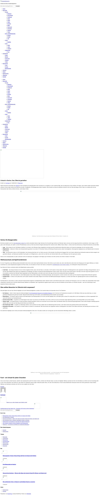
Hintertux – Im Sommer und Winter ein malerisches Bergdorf (16, 424)
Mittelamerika (8, 68)
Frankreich (9, 17)
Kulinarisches (6, 73)
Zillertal (17, 185)
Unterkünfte (5, 53)
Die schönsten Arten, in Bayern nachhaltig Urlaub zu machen (16, 420)
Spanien (9, 30)
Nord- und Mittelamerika (10, 33)
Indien (8, 45)
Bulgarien (9, 13)
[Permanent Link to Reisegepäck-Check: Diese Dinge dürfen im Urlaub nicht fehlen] (5, 453)
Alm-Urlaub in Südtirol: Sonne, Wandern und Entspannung (15, 423)
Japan (8, 47)
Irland (8, 18)
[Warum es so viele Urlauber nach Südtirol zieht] (3, 402)
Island (8, 20)
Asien (6, 43)
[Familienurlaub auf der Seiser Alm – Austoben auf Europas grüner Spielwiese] (37, 408)
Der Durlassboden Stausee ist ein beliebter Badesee (40, 293)
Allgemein (5, 75)
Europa (6, 12)
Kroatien (9, 23)
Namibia (9, 42)
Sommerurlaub (6, 441)
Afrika (6, 40)
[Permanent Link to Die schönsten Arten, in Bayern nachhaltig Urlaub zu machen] (5, 479)
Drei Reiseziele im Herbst (8, 417)
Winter (4, 71)
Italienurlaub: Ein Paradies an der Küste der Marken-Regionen (16, 421)
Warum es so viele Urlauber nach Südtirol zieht (17, 402)
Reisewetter (5, 63)
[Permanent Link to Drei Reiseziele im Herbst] (5, 461)
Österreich (9, 27)
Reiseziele (5, 10)
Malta (8, 25)
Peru (8, 52)
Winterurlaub (5, 442)
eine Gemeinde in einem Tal (20, 243)
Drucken (2, 386)
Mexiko (6, 57)
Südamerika (7, 50)
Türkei (8, 32)
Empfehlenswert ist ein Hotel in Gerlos (60, 264)
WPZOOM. (29, 493)
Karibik (8, 37)
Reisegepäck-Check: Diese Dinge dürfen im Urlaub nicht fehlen (16, 415)
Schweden (9, 28)
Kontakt (4, 76)
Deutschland (10, 15)
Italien (8, 22)
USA (8, 38)
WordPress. (9, 493)
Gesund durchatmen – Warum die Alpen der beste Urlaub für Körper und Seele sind (21, 418)
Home (4, 8)
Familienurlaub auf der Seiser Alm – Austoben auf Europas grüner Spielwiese (17, 408)
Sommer (4, 70)
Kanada (9, 35)
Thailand (9, 48)
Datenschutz (5, 431)
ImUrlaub (8, 183)
